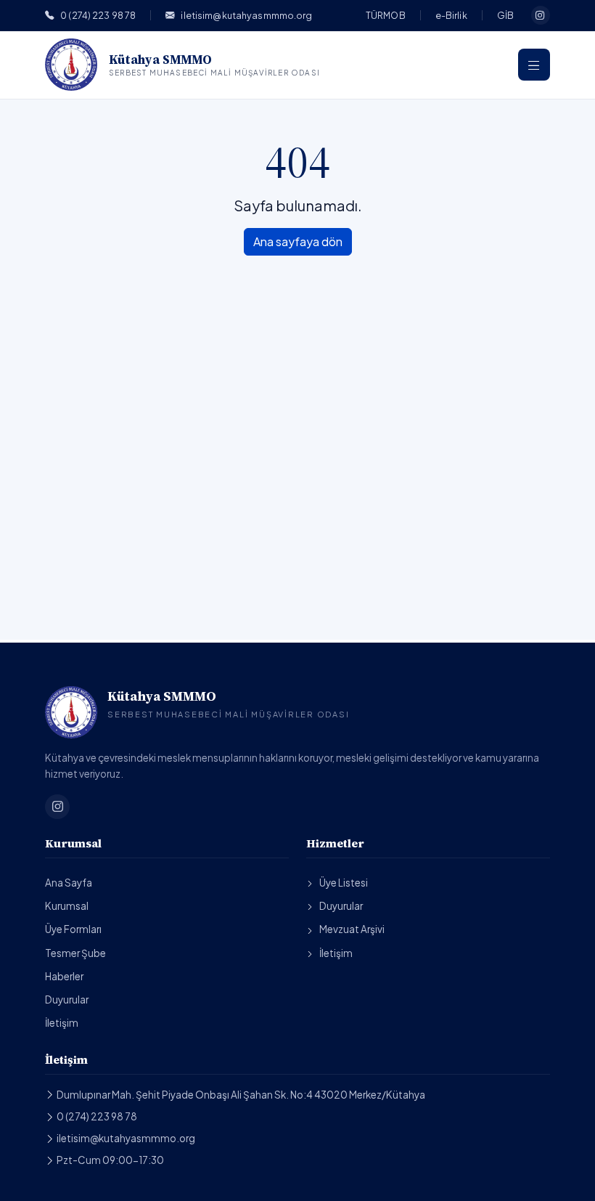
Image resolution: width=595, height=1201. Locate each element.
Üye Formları (73, 929)
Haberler (64, 976)
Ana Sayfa (68, 882)
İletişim (61, 1023)
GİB (505, 15)
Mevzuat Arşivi (352, 929)
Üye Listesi (343, 882)
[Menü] (534, 65)
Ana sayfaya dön (297, 241)
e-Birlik (451, 15)
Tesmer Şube (75, 953)
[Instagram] (540, 15)
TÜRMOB (386, 15)
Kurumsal (67, 906)
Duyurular (67, 999)
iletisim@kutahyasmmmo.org (246, 15)
